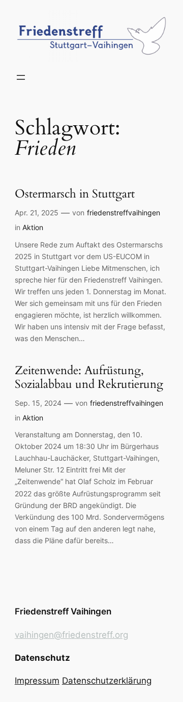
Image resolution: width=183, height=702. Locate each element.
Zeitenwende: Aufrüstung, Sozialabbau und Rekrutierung (89, 377)
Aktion (32, 227)
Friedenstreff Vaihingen (63, 611)
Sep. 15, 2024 (38, 403)
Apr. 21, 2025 (36, 212)
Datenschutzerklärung (106, 681)
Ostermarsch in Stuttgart (75, 194)
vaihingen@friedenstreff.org (71, 635)
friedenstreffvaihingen (123, 212)
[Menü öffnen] (21, 77)
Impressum (37, 681)
